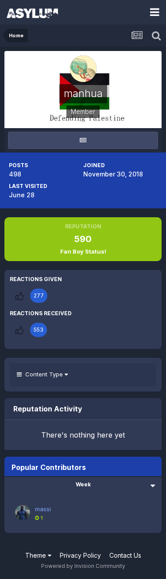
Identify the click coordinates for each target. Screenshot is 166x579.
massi (43, 508)
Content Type (43, 374)
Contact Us (125, 555)
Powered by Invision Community (83, 566)
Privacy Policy (80, 555)
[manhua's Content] (83, 140)
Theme (36, 555)
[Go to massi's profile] (22, 512)
